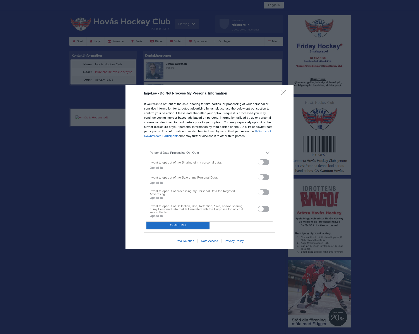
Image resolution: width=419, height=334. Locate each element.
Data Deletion (184, 241)
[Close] (285, 93)
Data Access (209, 241)
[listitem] (209, 152)
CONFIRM (178, 225)
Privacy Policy (234, 241)
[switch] (263, 162)
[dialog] (209, 167)
